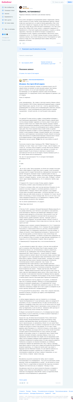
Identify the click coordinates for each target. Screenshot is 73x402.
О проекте (22, 391)
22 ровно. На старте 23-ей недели (29, 73)
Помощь (34, 391)
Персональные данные (61, 391)
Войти (70, 2)
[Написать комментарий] (40, 55)
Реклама (28, 391)
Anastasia (25, 79)
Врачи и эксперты (24, 393)
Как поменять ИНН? (27, 63)
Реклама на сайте (6, 40)
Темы (54, 393)
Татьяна (25, 6)
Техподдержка (5, 37)
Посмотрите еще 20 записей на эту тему (34, 49)
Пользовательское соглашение (46, 391)
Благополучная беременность (36, 79)
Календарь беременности (37, 393)
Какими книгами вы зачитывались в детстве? (48, 62)
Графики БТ (48, 393)
